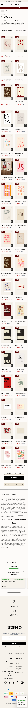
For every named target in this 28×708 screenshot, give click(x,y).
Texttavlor (14, 10)
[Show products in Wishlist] (22, 4)
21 (19, 484)
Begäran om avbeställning (18, 669)
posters (14, 498)
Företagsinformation (8, 661)
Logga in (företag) (8, 678)
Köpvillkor (17, 661)
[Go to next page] (22, 484)
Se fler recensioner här (14, 592)
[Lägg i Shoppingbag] (12, 51)
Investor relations (8, 655)
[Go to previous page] (5, 484)
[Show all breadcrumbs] (2, 11)
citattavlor (20, 515)
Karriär (11, 663)
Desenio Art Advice (19, 653)
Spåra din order (19, 658)
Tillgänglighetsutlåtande (7, 668)
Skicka (14, 643)
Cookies (17, 663)
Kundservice (18, 655)
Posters (8, 10)
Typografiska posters (15, 511)
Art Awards (10, 675)
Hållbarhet (10, 666)
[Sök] (5, 4)
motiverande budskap (12, 526)
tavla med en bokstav (10, 508)
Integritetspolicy (19, 666)
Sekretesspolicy (14, 648)
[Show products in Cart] (25, 4)
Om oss (11, 653)
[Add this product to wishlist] (12, 37)
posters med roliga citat (16, 500)
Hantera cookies (19, 672)
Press (11, 658)
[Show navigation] (2, 4)
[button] (22, 701)
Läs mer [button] (3, 26)
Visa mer (14, 477)
